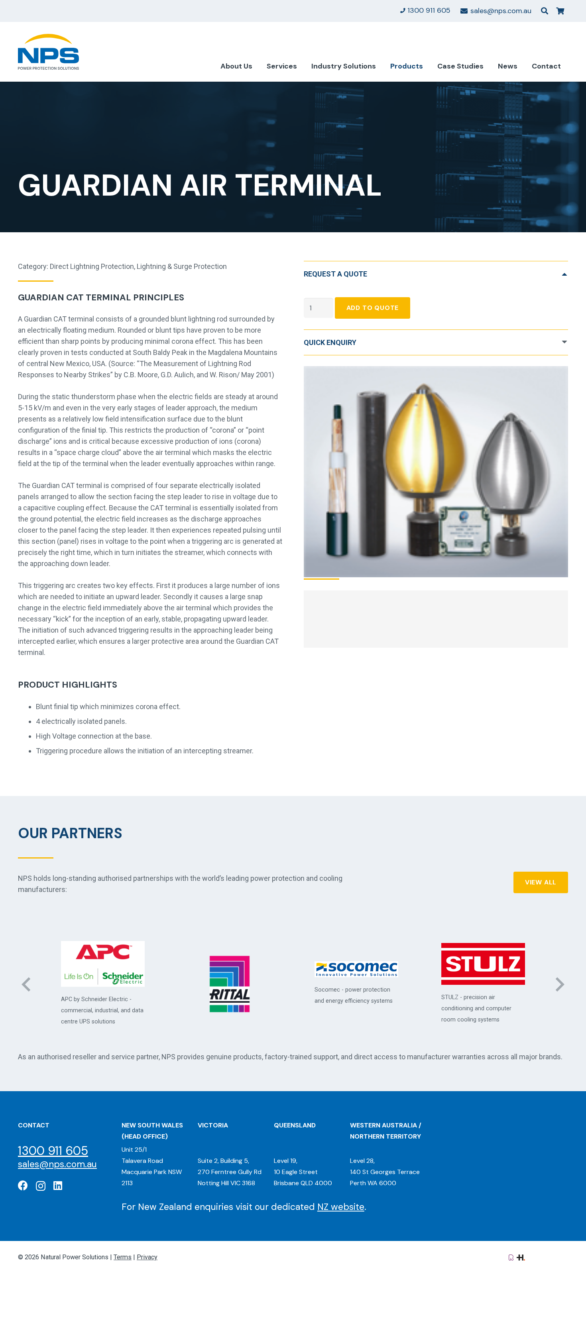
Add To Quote (372, 308)
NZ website (340, 1207)
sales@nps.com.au (57, 1164)
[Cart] (560, 11)
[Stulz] (356, 964)
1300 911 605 (53, 1150)
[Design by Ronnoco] (511, 1257)
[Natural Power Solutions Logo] (48, 52)
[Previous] (26, 984)
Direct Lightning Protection (92, 266)
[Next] (559, 984)
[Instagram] (40, 1186)
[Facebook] (23, 1185)
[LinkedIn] (57, 1185)
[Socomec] (229, 969)
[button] (545, 11)
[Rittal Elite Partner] (103, 984)
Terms (123, 1257)
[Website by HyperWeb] (521, 1257)
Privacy (147, 1257)
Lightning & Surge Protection (182, 266)
